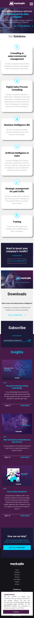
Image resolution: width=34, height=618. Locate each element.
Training (17, 577)
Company (17, 572)
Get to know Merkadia (22, 26)
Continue (16, 612)
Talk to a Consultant (17, 547)
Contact (17, 584)
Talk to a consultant (17, 261)
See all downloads (15, 315)
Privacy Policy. (17, 615)
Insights (17, 582)
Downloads (17, 579)
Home (17, 570)
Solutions (17, 574)
